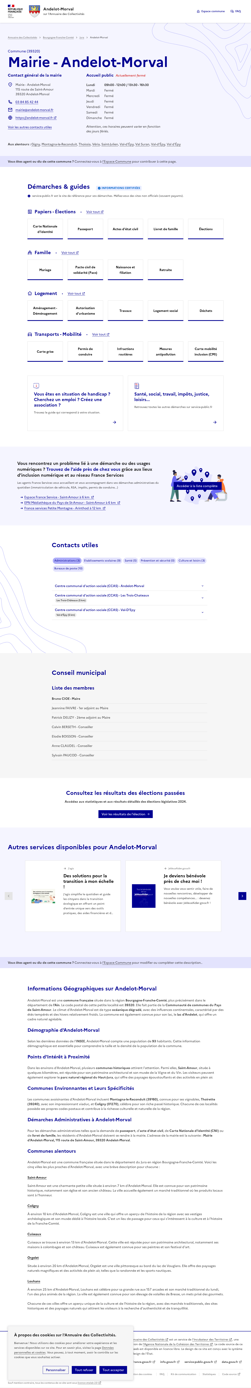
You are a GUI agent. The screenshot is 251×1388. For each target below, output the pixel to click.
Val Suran (142, 144)
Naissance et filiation (125, 270)
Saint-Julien (109, 144)
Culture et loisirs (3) (192, 561)
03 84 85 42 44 (26, 102)
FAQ (238, 11)
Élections (206, 229)
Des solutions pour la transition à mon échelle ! (88, 881)
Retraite (165, 270)
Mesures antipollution (166, 351)
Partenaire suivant (242, 896)
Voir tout (93, 211)
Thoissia (85, 144)
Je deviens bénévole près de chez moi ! (185, 879)
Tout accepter (113, 1370)
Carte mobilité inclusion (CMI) (206, 351)
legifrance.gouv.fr (140, 1362)
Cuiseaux (34, 1234)
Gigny (35, 144)
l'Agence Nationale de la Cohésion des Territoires (176, 1344)
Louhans (33, 1281)
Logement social (165, 310)
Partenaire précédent (9, 896)
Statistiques (209, 1374)
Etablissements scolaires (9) (102, 561)
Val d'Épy (174, 144)
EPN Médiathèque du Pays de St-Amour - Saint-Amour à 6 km (70, 502)
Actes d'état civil (125, 229)
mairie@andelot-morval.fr (34, 109)
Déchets (206, 310)
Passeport (85, 229)
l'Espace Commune (116, 161)
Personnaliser (55, 1370)
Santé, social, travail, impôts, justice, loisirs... (171, 397)
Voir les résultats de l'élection (123, 814)
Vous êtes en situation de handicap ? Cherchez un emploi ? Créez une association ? (72, 399)
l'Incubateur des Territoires (210, 1340)
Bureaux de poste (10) (68, 568)
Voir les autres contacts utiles (30, 127)
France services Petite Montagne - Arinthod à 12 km (63, 508)
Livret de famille (166, 229)
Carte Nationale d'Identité (45, 229)
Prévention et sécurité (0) (158, 561)
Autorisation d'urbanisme (85, 311)
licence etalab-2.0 (87, 1383)
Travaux (125, 310)
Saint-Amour (37, 1177)
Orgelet (33, 1257)
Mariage (45, 270)
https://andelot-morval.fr (34, 117)
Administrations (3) (67, 561)
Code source (229, 1374)
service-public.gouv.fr (199, 1362)
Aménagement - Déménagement (45, 311)
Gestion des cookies (140, 1374)
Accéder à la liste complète (197, 486)
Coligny (33, 1205)
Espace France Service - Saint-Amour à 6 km (57, 497)
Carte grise (45, 351)
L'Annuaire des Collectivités (146, 1340)
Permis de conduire (85, 351)
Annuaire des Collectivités (22, 37)
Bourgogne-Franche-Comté (58, 37)
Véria (96, 144)
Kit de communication (183, 1374)
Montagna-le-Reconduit (59, 144)
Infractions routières (125, 351)
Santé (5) (131, 561)
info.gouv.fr (168, 1362)
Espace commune (213, 11)
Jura (82, 37)
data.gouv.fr (230, 1362)
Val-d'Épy (127, 144)
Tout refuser (84, 1370)
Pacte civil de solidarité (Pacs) (85, 270)
